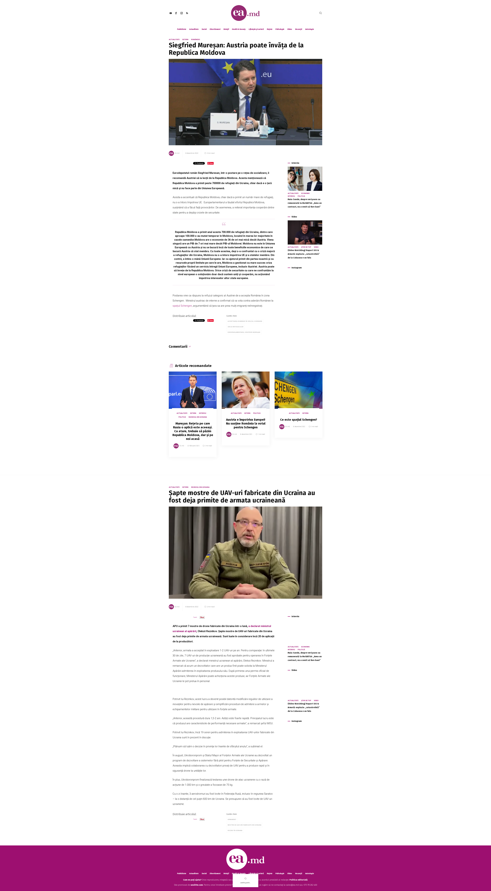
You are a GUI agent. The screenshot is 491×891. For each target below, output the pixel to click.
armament (232, 819)
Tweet (195, 617)
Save (208, 455)
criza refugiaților (235, 327)
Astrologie (309, 29)
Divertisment (215, 29)
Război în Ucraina (235, 830)
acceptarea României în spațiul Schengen (245, 321)
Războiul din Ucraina (198, 417)
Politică (301, 196)
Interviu (291, 196)
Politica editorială (298, 880)
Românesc (195, 39)
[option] (192, 417)
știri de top (306, 247)
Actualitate (194, 29)
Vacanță (298, 29)
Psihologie (279, 29)
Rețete (269, 29)
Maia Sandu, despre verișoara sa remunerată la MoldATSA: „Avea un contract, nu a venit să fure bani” (305, 203)
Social (204, 29)
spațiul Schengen (182, 305)
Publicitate (181, 29)
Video (289, 29)
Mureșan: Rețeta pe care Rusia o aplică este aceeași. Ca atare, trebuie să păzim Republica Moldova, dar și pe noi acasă (192, 431)
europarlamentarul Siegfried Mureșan (244, 332)
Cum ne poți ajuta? (192, 880)
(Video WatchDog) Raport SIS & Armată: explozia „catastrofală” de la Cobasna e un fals (304, 254)
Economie (305, 193)
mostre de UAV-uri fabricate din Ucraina (244, 825)
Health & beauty (239, 29)
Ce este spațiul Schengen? (298, 419)
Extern (185, 39)
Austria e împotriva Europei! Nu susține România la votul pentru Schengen (245, 423)
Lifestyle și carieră (256, 29)
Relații (226, 29)
